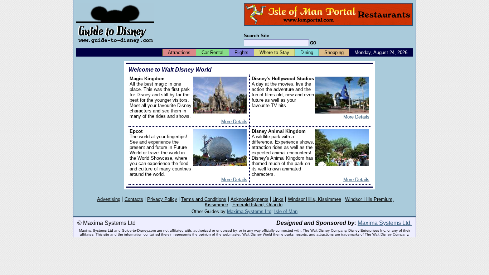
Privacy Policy (162, 199)
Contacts (134, 199)
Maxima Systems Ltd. (385, 223)
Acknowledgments (249, 199)
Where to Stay (274, 52)
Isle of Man (285, 211)
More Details (234, 121)
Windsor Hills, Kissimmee (314, 199)
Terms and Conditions (203, 199)
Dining (306, 52)
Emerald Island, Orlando (257, 204)
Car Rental (212, 52)
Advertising (108, 199)
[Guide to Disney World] (115, 46)
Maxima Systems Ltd (249, 211)
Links (278, 199)
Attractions (179, 52)
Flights (241, 52)
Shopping (334, 52)
